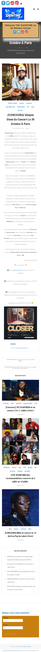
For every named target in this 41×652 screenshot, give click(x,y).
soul (35, 403)
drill (20, 467)
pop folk (18, 403)
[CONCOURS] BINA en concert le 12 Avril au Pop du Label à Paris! (21, 580)
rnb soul (20, 110)
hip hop (30, 467)
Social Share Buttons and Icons (12, 651)
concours (29, 103)
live (28, 107)
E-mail (5, 625)
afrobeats (6, 467)
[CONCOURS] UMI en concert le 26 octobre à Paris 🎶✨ (21, 360)
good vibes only (10, 107)
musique (20, 471)
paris (32, 107)
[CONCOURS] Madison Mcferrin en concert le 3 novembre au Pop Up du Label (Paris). (20, 367)
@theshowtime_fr (18, 270)
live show (12, 471)
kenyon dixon (21, 107)
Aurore (27, 128)
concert (21, 103)
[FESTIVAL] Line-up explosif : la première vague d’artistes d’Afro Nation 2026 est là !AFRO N (20, 558)
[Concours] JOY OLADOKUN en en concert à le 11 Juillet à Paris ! (20, 565)
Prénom (5, 618)
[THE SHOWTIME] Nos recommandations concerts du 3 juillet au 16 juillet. (20, 478)
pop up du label (27, 403)
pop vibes (27, 471)
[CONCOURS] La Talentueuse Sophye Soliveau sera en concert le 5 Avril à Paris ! (21, 588)
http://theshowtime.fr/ (22, 348)
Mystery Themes (27, 646)
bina (10, 529)
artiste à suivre (12, 103)
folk (24, 467)
